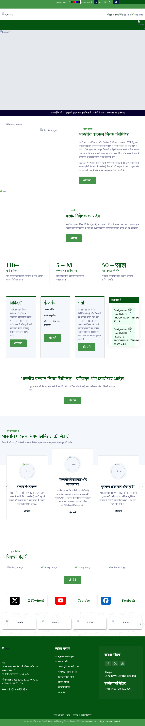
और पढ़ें (74, 238)
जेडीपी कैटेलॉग (96, 112)
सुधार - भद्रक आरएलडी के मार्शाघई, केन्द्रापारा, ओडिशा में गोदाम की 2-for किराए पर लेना (123, 343)
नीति (68, 715)
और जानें (87, 180)
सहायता (75, 715)
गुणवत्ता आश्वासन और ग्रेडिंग (118, 486)
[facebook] (108, 663)
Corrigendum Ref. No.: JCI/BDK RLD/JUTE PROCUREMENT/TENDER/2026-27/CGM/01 (125, 322)
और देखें (72, 400)
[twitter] (115, 663)
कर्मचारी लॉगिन (86, 715)
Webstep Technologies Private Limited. (103, 721)
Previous (6, 486)
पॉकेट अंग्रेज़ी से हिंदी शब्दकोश (52, 323)
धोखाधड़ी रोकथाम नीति (67, 671)
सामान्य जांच (63, 661)
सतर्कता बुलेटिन (50, 315)
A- (92, 2)
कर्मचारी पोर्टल (64, 687)
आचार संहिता (63, 682)
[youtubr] (122, 663)
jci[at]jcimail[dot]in (17, 689)
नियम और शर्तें (58, 715)
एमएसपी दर (67, 112)
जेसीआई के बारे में (54, 112)
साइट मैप (61, 692)
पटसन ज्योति (49, 309)
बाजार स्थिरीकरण (27, 486)
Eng (110, 2)
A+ (100, 2)
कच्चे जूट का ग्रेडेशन (112, 112)
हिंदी (105, 2)
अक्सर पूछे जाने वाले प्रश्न (68, 666)
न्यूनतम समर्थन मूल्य (66, 656)
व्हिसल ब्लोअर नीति (66, 676)
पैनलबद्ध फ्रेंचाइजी (80, 112)
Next (142, 486)
